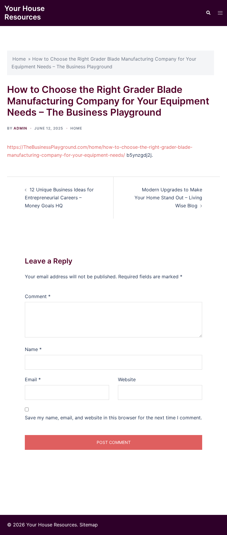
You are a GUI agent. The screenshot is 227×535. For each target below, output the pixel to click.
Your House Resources (24, 12)
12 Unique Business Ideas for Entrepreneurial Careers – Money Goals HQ (59, 197)
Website (127, 379)
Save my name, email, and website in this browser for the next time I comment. (113, 418)
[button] (208, 13)
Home (19, 59)
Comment (38, 296)
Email (33, 379)
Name (33, 349)
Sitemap (89, 525)
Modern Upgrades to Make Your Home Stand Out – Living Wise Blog (168, 197)
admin (20, 128)
